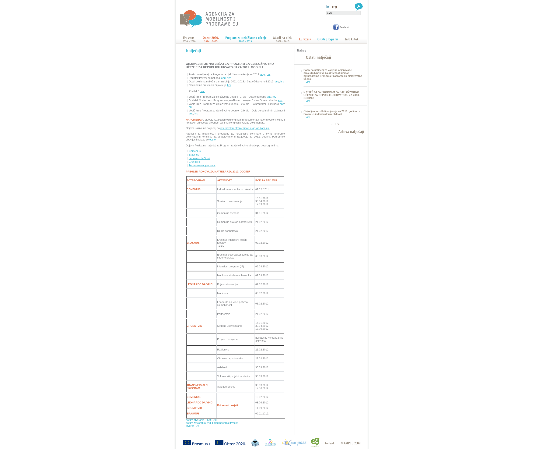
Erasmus (194, 154)
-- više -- (308, 82)
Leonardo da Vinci (199, 158)
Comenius (195, 151)
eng (262, 74)
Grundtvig (194, 161)
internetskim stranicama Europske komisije (245, 128)
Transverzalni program (202, 165)
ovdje (212, 139)
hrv (268, 74)
